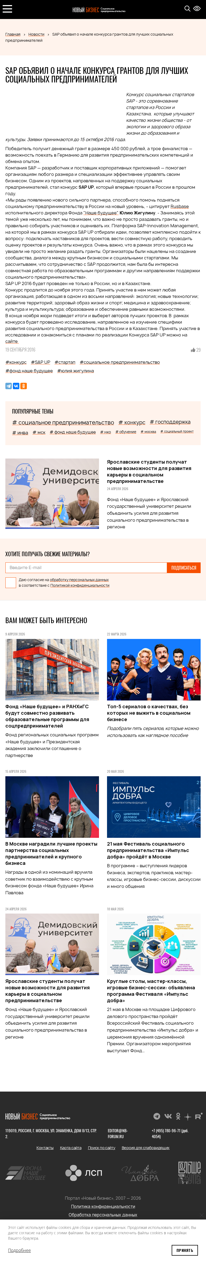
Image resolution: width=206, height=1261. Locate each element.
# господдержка (170, 422)
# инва (20, 433)
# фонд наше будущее (73, 432)
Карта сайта (71, 1147)
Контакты (45, 1147)
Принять (184, 1250)
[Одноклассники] (23, 386)
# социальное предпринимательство (63, 422)
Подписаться (183, 568)
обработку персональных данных (79, 579)
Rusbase (180, 206)
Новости (36, 34)
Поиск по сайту (101, 1147)
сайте (12, 341)
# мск (38, 432)
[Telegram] (8, 386)
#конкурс (16, 362)
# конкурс (131, 422)
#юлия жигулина (75, 371)
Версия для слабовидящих (146, 1147)
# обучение (125, 431)
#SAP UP (40, 362)
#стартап (64, 362)
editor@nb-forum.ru (118, 1133)
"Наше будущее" (101, 213)
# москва (148, 431)
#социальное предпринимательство (120, 362)
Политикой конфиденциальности (79, 585)
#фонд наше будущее (29, 371)
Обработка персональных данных (103, 1215)
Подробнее (19, 1250)
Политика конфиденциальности (103, 1206)
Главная (12, 34)
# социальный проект (177, 431)
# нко (105, 431)
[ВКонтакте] (16, 386)
